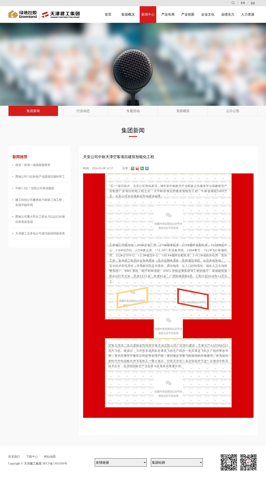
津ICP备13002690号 (54, 463)
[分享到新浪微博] (137, 168)
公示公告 (232, 111)
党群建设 (183, 111)
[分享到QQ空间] (132, 168)
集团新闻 (33, 111)
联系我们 (14, 456)
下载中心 (32, 456)
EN (243, 3)
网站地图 (50, 456)
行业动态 (83, 111)
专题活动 (133, 111)
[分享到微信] (142, 168)
